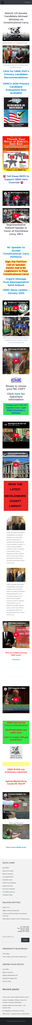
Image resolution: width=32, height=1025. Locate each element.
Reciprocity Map (7, 886)
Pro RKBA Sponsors (9, 892)
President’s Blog (7, 895)
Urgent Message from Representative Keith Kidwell (16, 282)
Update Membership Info (10, 975)
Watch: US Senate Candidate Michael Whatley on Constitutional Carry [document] (16, 18)
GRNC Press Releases (9, 883)
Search (25, 940)
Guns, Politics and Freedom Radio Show (15, 956)
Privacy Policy (7, 981)
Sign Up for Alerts (8, 871)
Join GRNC (6, 868)
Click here (16, 659)
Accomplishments (8, 877)
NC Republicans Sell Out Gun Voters (13, 1011)
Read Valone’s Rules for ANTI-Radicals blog (16, 919)
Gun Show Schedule (9, 889)
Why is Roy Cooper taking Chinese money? (16, 997)
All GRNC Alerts (7, 880)
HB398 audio (21, 847)
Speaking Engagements (10, 978)
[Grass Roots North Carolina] (3, 2)
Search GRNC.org (8, 936)
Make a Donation (8, 874)
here (17, 393)
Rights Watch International (11, 910)
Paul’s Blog (6, 953)
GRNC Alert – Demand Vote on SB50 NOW (16, 1014)
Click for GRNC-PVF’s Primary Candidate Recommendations (16, 74)
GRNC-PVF (6, 907)
